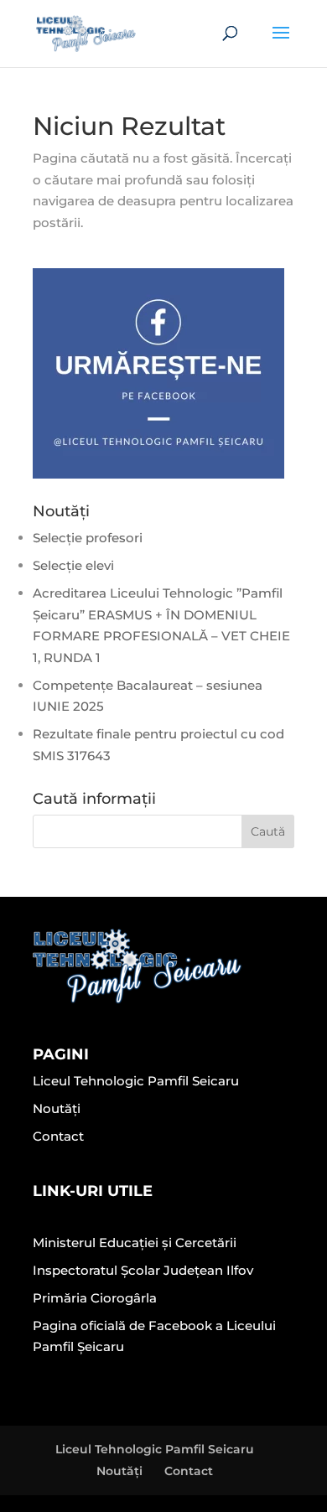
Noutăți (56, 1108)
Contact (58, 1136)
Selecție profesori (88, 538)
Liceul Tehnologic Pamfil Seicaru (136, 1081)
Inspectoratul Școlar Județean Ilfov (143, 1270)
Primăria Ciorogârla (95, 1298)
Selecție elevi (73, 565)
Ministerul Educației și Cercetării (134, 1243)
